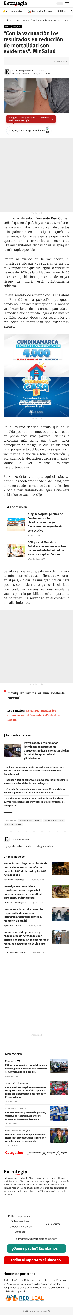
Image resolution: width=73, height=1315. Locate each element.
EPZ (18, 1061)
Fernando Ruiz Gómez (30, 820)
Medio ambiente (18, 952)
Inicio (6, 20)
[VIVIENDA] (36, 375)
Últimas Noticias (20, 20)
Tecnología (18, 902)
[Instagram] (68, 839)
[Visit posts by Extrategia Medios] (7, 72)
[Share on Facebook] (11, 61)
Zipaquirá (8, 925)
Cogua (26, 1130)
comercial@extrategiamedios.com (36, 1238)
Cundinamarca (35, 1153)
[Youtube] (19, 1202)
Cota (6, 952)
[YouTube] (64, 839)
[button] (66, 3)
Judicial (17, 925)
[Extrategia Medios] (15, 3)
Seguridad (19, 879)
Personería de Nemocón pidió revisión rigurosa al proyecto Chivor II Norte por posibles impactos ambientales (25, 1137)
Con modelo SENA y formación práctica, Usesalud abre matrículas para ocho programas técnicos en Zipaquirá (25, 1115)
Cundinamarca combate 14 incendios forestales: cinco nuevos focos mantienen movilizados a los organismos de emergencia (34, 801)
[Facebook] (60, 839)
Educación (22, 1108)
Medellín (8, 902)
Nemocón (8, 879)
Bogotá (16, 26)
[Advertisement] (36, 175)
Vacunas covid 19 (13, 824)
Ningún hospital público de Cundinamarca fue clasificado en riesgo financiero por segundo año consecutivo (45, 522)
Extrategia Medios (24, 70)
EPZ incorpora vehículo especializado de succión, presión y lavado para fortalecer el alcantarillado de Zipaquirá (26, 1068)
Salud (34, 20)
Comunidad (23, 1083)
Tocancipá (10, 1083)
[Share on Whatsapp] (17, 61)
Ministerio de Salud (54, 820)
